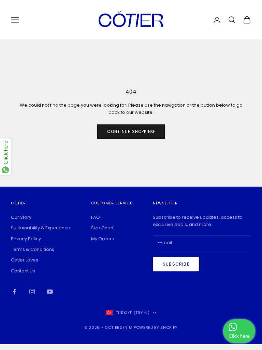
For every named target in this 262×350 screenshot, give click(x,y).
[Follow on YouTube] (49, 291)
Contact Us (23, 271)
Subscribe (176, 264)
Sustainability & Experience (40, 228)
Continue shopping (131, 131)
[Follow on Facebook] (14, 291)
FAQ (95, 217)
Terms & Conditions (32, 249)
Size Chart (102, 228)
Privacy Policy (26, 238)
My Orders (102, 238)
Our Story (21, 217)
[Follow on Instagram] (32, 291)
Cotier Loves (24, 260)
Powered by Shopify (156, 327)
